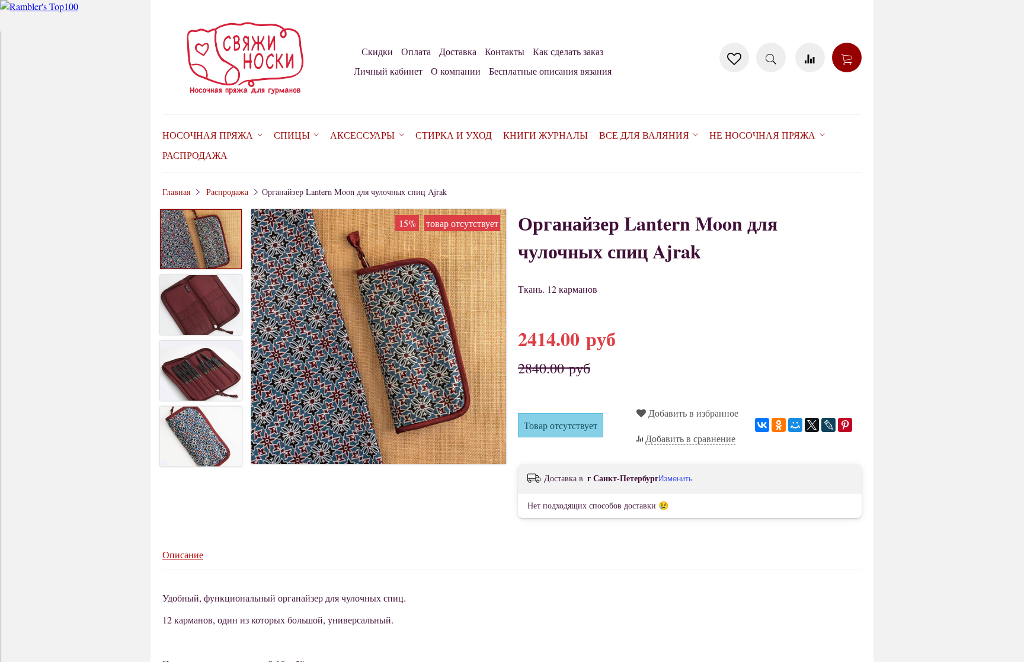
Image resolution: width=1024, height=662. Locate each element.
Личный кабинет (388, 71)
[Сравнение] (810, 57)
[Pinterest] (845, 425)
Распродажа (227, 191)
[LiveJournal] (828, 425)
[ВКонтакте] (762, 425)
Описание (182, 554)
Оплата (416, 51)
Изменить (675, 478)
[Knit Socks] (245, 97)
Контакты (504, 51)
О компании (456, 71)
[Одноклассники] (779, 425)
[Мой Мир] (795, 425)
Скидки (377, 51)
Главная (176, 191)
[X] (812, 425)
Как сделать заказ (568, 51)
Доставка (457, 51)
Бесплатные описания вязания (550, 71)
